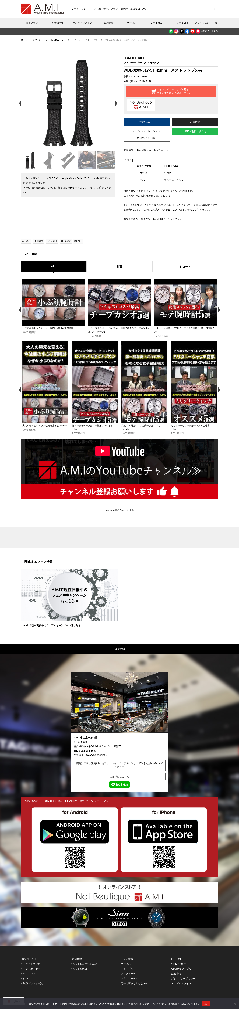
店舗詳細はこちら (119, 776)
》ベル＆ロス (28, 973)
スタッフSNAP (129, 978)
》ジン (24, 978)
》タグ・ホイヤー (30, 968)
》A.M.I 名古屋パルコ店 (84, 963)
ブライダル (156, 22)
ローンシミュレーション (146, 131)
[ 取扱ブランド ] (29, 958)
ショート (185, 266)
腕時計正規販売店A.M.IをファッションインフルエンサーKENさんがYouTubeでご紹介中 (119, 765)
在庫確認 (195, 122)
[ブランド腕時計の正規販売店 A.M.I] (42, 8)
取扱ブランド (33, 22)
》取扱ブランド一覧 (32, 983)
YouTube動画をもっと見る (119, 510)
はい (206, 1003)
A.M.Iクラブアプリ (181, 968)
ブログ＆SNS (181, 22)
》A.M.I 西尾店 (79, 968)
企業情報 (176, 973)
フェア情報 (107, 22)
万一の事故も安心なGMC (135, 983)
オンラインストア (82, 22)
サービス (132, 22)
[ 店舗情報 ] (77, 958)
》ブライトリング (30, 963)
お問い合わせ (146, 122)
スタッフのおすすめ (206, 22)
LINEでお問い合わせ (195, 131)
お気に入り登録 (147, 138)
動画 (119, 266)
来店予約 (176, 958)
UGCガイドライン (181, 983)
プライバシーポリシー (183, 978)
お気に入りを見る (209, 31)
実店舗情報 (57, 22)
